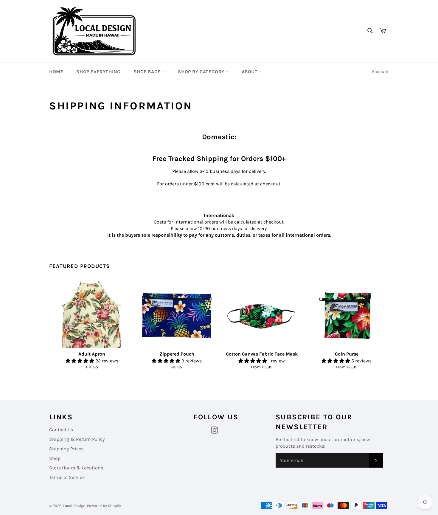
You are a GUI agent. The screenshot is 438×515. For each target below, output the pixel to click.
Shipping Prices (66, 449)
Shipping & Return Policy (77, 439)
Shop (54, 458)
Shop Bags (147, 72)
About (250, 72)
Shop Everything (98, 72)
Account (380, 71)
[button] (80, 361)
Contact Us (61, 429)
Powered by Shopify (104, 505)
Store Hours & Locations (76, 468)
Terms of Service (67, 477)
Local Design (74, 505)
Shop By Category (202, 72)
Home (56, 72)
